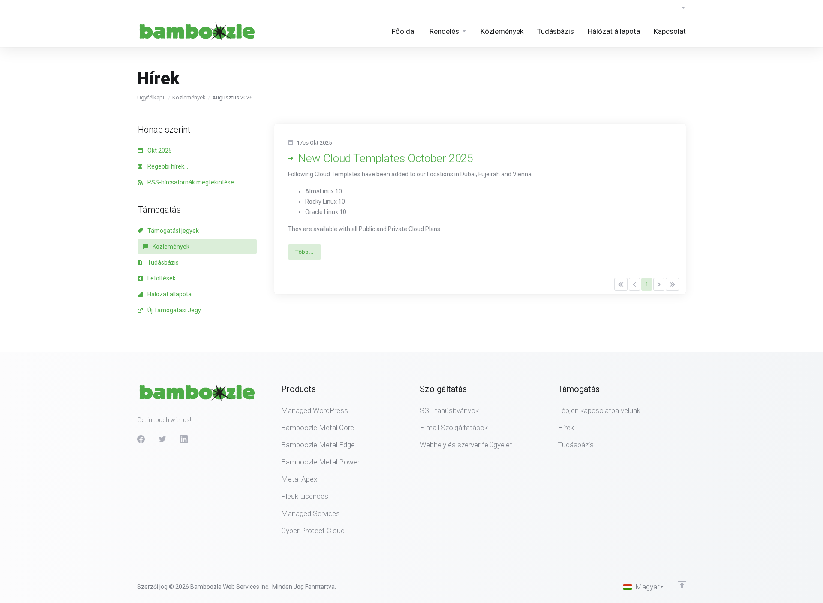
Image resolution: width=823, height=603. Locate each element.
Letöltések (161, 278)
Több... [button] (304, 252)
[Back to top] (682, 584)
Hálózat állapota (169, 294)
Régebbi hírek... (167, 166)
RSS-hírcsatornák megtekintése (190, 182)
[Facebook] (141, 439)
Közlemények (189, 97)
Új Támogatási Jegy (173, 310)
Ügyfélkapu (151, 97)
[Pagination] (621, 284)
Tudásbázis (162, 262)
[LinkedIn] (184, 439)
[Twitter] (162, 439)
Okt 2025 (159, 150)
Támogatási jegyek (172, 230)
